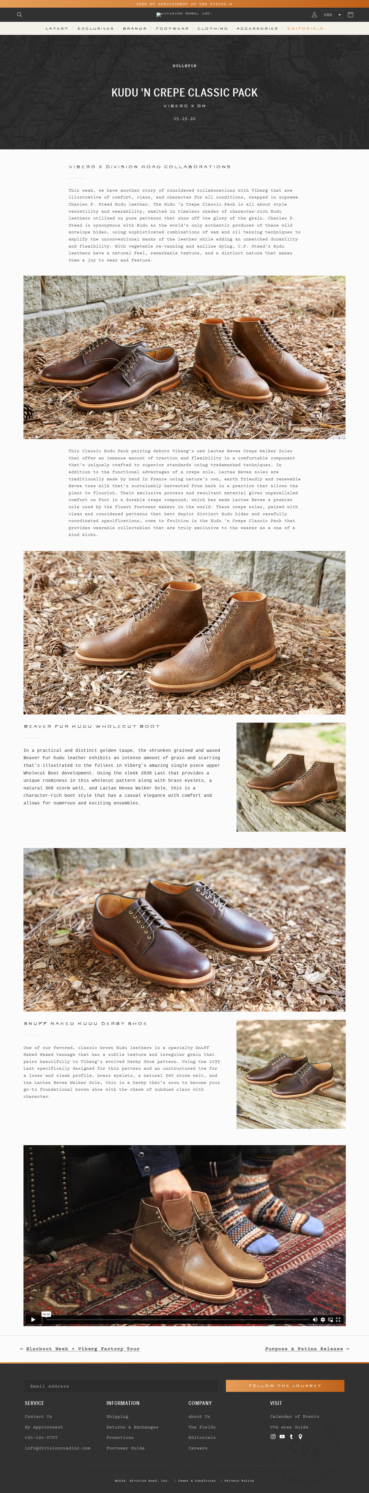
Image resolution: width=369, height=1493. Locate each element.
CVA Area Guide (289, 1427)
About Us (199, 1416)
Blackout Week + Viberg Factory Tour (83, 1348)
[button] (20, 15)
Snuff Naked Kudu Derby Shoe (85, 1023)
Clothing (212, 28)
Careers (198, 1448)
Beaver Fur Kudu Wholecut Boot (92, 726)
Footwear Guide (126, 1448)
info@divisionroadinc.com (57, 1448)
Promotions (120, 1437)
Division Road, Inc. (150, 1480)
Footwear (172, 28)
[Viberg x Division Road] (184, 357)
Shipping (117, 1416)
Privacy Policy (239, 1480)
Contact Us (38, 1416)
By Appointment (44, 1427)
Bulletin (184, 66)
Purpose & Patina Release (304, 1348)
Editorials (305, 28)
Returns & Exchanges (132, 1427)
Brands (135, 28)
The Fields (202, 1427)
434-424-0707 (41, 1437)
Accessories (257, 28)
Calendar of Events (294, 1416)
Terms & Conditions (197, 1480)
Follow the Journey (285, 1386)
